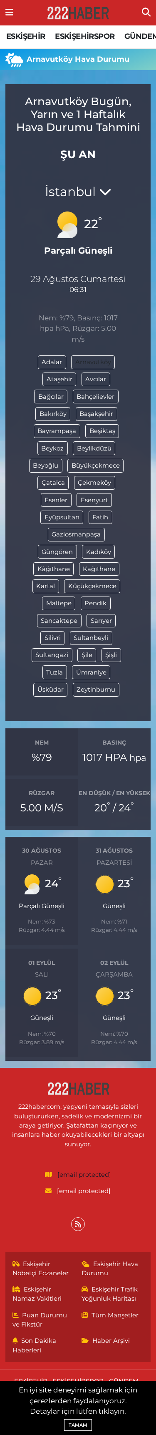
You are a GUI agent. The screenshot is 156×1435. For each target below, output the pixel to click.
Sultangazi (51, 655)
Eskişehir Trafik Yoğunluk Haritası (110, 1294)
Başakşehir (96, 414)
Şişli (111, 655)
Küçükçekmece (92, 586)
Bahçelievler (95, 396)
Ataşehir (59, 379)
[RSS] (78, 1224)
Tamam (78, 1425)
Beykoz (52, 448)
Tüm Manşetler (115, 1315)
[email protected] (84, 1174)
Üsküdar (50, 689)
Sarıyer (101, 620)
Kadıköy (98, 552)
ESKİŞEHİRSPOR (84, 36)
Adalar (52, 362)
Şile (87, 655)
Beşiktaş (102, 431)
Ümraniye (91, 672)
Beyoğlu (45, 465)
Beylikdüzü (94, 448)
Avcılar (95, 379)
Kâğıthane (53, 569)
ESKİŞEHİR (25, 36)
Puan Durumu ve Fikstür (39, 1320)
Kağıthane (99, 569)
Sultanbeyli (91, 638)
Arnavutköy (93, 362)
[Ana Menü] (9, 12)
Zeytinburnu (96, 689)
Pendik (95, 603)
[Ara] (146, 12)
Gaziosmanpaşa (76, 534)
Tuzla (54, 672)
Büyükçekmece (96, 465)
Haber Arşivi (111, 1340)
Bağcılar (51, 396)
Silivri (53, 638)
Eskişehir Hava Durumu (110, 1268)
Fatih (100, 517)
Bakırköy (53, 414)
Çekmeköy (94, 482)
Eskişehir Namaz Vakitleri (37, 1294)
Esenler (56, 500)
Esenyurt (94, 500)
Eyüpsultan (62, 517)
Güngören (57, 552)
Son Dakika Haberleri (34, 1345)
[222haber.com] (78, 13)
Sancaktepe (59, 620)
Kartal (45, 586)
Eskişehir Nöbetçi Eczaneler (40, 1268)
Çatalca (53, 482)
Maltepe (59, 603)
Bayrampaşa (56, 431)
